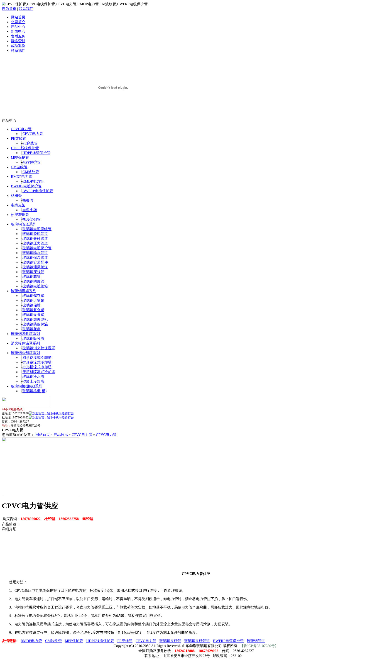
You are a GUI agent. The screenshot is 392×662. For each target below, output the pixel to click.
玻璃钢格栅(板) (34, 391)
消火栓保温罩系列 (25, 343)
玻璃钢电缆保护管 (36, 248)
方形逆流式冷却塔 (36, 362)
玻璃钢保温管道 (35, 257)
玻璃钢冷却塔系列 (25, 353)
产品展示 (61, 435)
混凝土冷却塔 (33, 381)
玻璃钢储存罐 (33, 296)
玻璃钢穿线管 (33, 272)
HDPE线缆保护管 (25, 148)
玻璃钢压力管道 (35, 243)
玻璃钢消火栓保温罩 (38, 348)
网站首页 (18, 17)
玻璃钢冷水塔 (33, 377)
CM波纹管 (19, 167)
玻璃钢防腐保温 (35, 324)
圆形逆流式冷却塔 (36, 357)
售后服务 (18, 36)
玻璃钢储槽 (31, 305)
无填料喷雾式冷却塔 (38, 372)
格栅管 (16, 196)
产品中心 (18, 27)
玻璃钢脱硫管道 (35, 234)
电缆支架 (18, 205)
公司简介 (18, 22)
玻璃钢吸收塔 (33, 338)
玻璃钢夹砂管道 (35, 238)
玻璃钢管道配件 (35, 262)
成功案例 (18, 46)
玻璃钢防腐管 (33, 281)
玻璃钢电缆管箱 (35, 286)
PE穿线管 (18, 138)
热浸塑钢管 (20, 215)
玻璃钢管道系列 (23, 224)
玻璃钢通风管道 (35, 267)
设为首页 (9, 9)
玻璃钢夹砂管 (170, 641)
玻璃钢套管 (31, 276)
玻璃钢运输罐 (33, 300)
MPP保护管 (20, 157)
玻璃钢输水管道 (35, 253)
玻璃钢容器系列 (23, 291)
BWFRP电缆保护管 (26, 186)
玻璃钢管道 (256, 641)
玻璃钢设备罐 (33, 315)
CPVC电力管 (21, 129)
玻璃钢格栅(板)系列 (26, 386)
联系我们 (26, 9)
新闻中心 (18, 31)
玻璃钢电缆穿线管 (36, 229)
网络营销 (18, 41)
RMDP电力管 (21, 176)
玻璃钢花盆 (31, 329)
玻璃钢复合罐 (33, 310)
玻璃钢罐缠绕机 (35, 319)
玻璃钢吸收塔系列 (25, 334)
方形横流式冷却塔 (36, 367)
